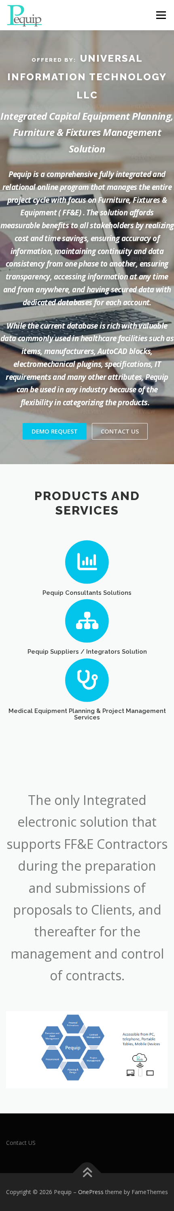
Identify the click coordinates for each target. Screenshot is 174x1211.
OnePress (91, 1192)
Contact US (21, 1142)
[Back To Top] (87, 1173)
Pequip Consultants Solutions (87, 592)
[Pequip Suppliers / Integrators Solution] (87, 620)
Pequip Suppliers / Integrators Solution (87, 651)
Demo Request (55, 431)
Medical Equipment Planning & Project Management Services (87, 714)
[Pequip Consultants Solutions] (87, 561)
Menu (160, 15)
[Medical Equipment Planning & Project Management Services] (87, 679)
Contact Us (120, 431)
